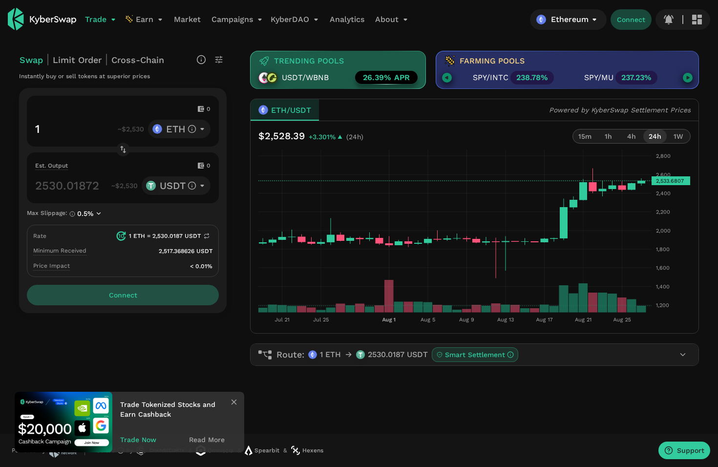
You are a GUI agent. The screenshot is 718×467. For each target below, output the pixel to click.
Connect (631, 19)
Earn (144, 19)
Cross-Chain (137, 60)
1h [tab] (608, 136)
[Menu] (697, 19)
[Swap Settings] (219, 59)
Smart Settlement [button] (475, 355)
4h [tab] (631, 136)
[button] (568, 19)
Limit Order (77, 60)
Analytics (347, 19)
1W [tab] (678, 136)
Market (187, 19)
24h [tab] (655, 136)
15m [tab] (584, 136)
